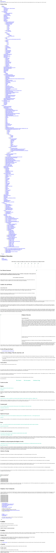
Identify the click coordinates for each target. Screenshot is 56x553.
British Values (6, 20)
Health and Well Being (7, 56)
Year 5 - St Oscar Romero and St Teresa (11, 220)
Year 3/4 (8, 28)
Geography (7, 46)
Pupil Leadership (6, 69)
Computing (7, 40)
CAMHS (7, 94)
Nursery (7, 116)
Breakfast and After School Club (8, 166)
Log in (1, 1)
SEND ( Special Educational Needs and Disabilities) (13, 160)
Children (3, 202)
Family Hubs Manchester (9, 80)
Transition (7, 79)
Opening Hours (6, 18)
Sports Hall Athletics (8, 175)
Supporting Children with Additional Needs (12, 110)
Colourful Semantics (8, 93)
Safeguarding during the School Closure (11, 162)
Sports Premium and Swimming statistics (9, 98)
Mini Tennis (7, 188)
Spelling (12, 136)
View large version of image (4, 478)
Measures (12, 142)
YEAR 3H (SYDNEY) (10, 228)
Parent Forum (6, 196)
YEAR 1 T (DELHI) (10, 225)
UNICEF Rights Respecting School (9, 99)
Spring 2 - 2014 (11, 243)
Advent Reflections (8, 207)
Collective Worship (8, 205)
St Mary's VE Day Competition (10, 163)
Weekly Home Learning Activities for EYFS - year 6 (13, 129)
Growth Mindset (8, 52)
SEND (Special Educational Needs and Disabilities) (13, 113)
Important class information (13, 234)
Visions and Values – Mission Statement (9, 8)
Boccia (7, 177)
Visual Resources (8, 88)
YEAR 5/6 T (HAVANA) (11, 236)
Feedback (7, 53)
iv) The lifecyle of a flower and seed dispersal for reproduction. (19, 150)
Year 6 (8, 29)
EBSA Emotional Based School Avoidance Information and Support (15, 78)
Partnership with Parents (7, 195)
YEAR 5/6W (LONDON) (11, 238)
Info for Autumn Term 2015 (13, 237)
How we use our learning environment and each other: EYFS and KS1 (15, 248)
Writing (8, 36)
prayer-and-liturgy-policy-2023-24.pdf (7, 504)
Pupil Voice (7, 169)
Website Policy (4, 515)
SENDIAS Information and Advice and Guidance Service (14, 90)
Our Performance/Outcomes (8, 66)
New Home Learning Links (9, 158)
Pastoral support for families (9, 112)
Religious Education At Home (10, 127)
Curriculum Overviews (9, 24)
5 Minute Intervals (13, 139)
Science (10, 147)
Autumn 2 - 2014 (11, 239)
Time (11, 143)
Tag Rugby (7, 193)
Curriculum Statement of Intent (10, 21)
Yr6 (7, 42)
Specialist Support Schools (9, 91)
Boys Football (7, 178)
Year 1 (8, 26)
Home (3, 258)
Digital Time (12, 140)
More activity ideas (8, 125)
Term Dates (5, 102)
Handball (7, 185)
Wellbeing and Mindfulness (9, 154)
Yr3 (7, 44)
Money (12, 141)
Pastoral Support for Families (10, 161)
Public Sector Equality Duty (8, 68)
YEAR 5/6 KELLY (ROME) (11, 235)
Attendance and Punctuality (7, 106)
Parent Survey (7, 168)
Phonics (8, 33)
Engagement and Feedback (9, 109)
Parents (3, 105)
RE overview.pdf (4, 506)
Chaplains (5, 203)
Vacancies (5, 19)
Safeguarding (7, 170)
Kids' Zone (5, 214)
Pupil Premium (6, 70)
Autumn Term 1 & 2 (12, 233)
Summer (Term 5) (11, 231)
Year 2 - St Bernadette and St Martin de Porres (12, 218)
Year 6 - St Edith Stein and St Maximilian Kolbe (12, 221)
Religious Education (6, 14)
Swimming (7, 192)
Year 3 (6, 119)
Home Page (4, 1)
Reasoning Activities (14, 146)
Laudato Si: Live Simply (7, 15)
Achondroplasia (8, 81)
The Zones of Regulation (9, 86)
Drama (6, 180)
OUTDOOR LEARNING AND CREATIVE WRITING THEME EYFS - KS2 (17, 128)
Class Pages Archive (8, 222)
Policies (5, 71)
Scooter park (7, 64)
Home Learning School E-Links (10, 159)
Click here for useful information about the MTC (14, 39)
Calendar (5, 104)
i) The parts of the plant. (14, 148)
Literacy (10, 134)
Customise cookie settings (10, 528)
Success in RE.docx (5, 503)
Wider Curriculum (8, 30)
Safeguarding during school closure (10, 114)
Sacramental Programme (7, 200)
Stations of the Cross (8, 213)
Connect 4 (7, 126)
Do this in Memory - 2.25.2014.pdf (7, 507)
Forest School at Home (9, 124)
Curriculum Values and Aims (10, 22)
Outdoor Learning (8, 250)
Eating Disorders (8, 96)
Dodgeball (7, 179)
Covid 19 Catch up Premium (8, 54)
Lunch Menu (5, 199)
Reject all (2, 528)
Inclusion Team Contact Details (10, 76)
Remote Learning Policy (9, 111)
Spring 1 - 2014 (11, 244)
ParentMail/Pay (8, 171)
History (7, 45)
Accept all (5, 528)
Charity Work (7, 206)
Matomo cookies (5, 542)
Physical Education (8, 50)
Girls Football (7, 183)
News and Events (4, 100)
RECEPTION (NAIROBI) (11, 224)
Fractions (12, 144)
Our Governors (6, 10)
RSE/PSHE (5, 16)
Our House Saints (8, 204)
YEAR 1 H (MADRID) (10, 226)
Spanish (7, 41)
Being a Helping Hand (9, 209)
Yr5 (7, 43)
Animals (12, 151)
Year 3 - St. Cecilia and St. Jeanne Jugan (11, 219)
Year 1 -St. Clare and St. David (10, 217)
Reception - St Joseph (9, 216)
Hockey (7, 186)
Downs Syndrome (8, 82)
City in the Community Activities (11, 153)
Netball (7, 189)
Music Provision (6, 194)
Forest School (9, 31)
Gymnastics (7, 184)
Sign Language (8, 89)
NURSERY (9, 223)
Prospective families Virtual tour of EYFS (9, 67)
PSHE (6, 49)
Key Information (4, 11)
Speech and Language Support (10, 87)
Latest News (5, 103)
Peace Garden (7, 61)
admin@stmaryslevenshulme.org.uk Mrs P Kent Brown (12, 510)
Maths (6, 38)
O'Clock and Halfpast (14, 138)
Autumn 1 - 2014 (11, 240)
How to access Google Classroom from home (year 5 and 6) (14, 156)
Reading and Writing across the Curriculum (12, 251)
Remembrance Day (8, 211)
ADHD (7, 84)
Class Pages (5, 215)
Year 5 (6, 121)
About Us (3, 6)
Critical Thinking (8, 51)
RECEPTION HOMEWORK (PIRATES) (13, 246)
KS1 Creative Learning (9, 164)
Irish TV (7, 187)
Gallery (5, 210)
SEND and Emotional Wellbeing (8, 74)
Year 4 (6, 120)
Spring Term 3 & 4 (11, 232)
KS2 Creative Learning (9, 165)
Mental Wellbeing (8, 97)
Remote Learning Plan (9, 108)
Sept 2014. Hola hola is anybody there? (14, 241)
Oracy (6, 37)
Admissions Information (9, 13)
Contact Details (6, 9)
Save (8, 552)
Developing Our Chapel (9, 208)
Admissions (5, 12)
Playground (7, 63)
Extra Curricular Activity (7, 173)
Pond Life (7, 59)
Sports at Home (8, 123)
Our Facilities (6, 57)
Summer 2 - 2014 (11, 242)
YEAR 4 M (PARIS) (10, 230)
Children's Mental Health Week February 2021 (12, 115)
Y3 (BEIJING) (9, 229)
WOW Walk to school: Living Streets (9, 201)
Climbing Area (8, 65)
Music (6, 48)
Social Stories (7, 85)
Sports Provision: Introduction (10, 174)
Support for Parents (8, 172)
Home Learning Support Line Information (11, 157)
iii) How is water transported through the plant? (17, 149)
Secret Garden (8, 60)
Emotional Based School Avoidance (11, 95)
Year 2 (8, 27)
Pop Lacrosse (7, 190)
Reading (8, 34)
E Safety (5, 198)
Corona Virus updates (7, 101)
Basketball (7, 176)
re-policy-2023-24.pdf (5, 505)
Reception (8, 25)
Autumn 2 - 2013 (11, 245)
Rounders (7, 191)
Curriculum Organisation (9, 23)
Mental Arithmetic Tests (14, 145)
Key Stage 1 (9, 155)
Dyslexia (7, 83)
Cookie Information (5, 514)
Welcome (5, 7)
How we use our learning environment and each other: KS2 (14, 249)
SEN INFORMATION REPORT (10, 75)
